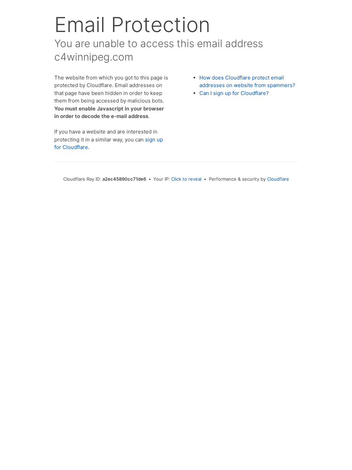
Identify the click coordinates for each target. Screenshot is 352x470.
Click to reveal (186, 179)
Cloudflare (278, 179)
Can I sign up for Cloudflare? (234, 93)
